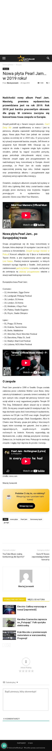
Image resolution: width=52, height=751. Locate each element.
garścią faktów (22, 268)
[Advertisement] (26, 27)
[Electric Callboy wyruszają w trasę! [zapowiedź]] (9, 609)
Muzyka (19, 64)
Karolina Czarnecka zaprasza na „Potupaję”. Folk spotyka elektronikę (32, 622)
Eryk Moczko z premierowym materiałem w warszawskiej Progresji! (32, 635)
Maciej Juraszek (12, 83)
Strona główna (8, 64)
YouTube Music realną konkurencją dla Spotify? (13, 555)
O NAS (30, 743)
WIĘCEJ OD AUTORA (36, 600)
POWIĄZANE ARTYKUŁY (14, 600)
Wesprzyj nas (26, 506)
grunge (6, 522)
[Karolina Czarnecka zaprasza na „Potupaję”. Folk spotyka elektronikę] (9, 622)
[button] (48, 58)
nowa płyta (14, 519)
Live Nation (8, 261)
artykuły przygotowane (29, 271)
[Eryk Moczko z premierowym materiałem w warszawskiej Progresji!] (9, 635)
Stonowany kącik (36, 519)
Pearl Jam (24, 519)
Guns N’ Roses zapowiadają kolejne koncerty (40, 557)
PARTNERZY (21, 743)
